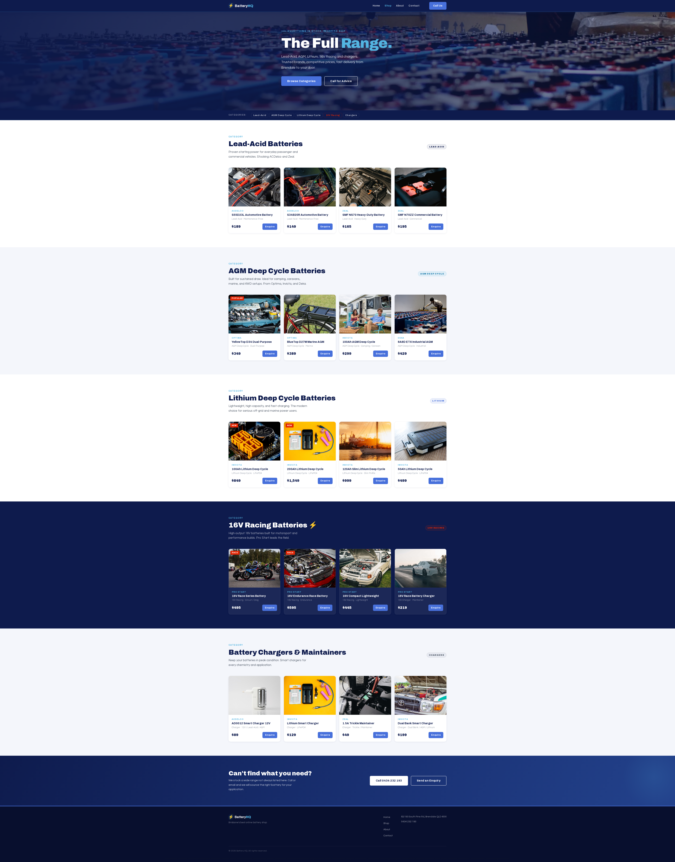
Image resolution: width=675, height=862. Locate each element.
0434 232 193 (408, 821)
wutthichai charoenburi (458, 859)
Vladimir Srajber (229, 859)
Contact (414, 6)
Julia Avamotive (477, 859)
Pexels (506, 859)
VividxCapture (441, 859)
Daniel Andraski (244, 859)
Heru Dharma (180, 859)
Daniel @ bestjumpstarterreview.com (204, 859)
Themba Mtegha (492, 859)
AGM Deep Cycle (281, 115)
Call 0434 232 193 (389, 780)
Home (376, 6)
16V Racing (333, 115)
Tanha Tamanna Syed (335, 859)
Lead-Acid (259, 115)
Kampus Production (300, 859)
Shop (388, 6)
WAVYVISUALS (408, 859)
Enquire (270, 226)
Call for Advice (341, 81)
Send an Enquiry (429, 780)
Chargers (351, 115)
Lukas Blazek (373, 859)
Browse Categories (301, 81)
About (400, 6)
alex (289, 859)
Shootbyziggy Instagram (390, 859)
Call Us (438, 5)
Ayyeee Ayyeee (259, 859)
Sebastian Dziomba (425, 859)
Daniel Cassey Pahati (276, 859)
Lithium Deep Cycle (308, 115)
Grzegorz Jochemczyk (356, 859)
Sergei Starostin (317, 859)
